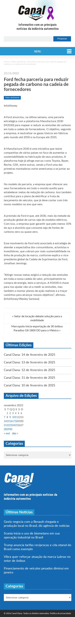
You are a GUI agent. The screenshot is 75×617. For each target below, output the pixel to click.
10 (13, 417)
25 (16, 425)
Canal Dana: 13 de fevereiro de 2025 (29, 362)
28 (5, 429)
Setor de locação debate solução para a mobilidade (37, 318)
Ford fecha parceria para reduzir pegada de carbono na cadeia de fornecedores (36, 84)
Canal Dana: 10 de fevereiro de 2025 (29, 385)
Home (6, 62)
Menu (37, 51)
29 (8, 429)
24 (13, 425)
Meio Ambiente (18, 62)
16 (10, 421)
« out (7, 433)
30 (10, 429)
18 (16, 421)
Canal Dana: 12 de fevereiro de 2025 (29, 370)
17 (13, 421)
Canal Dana (38, 10)
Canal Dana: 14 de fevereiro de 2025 (29, 354)
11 (16, 417)
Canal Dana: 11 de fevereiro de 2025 (29, 377)
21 (5, 425)
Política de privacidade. (60, 613)
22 (8, 425)
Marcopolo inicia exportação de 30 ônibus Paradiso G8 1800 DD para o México (37, 328)
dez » (15, 433)
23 (10, 425)
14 (5, 421)
